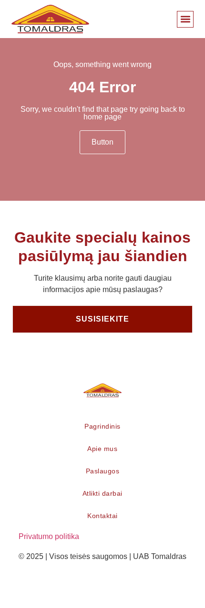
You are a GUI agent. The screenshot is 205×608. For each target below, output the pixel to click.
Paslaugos (103, 471)
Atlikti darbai (102, 493)
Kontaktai (102, 516)
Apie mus (102, 448)
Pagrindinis (102, 426)
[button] (185, 19)
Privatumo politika (49, 536)
